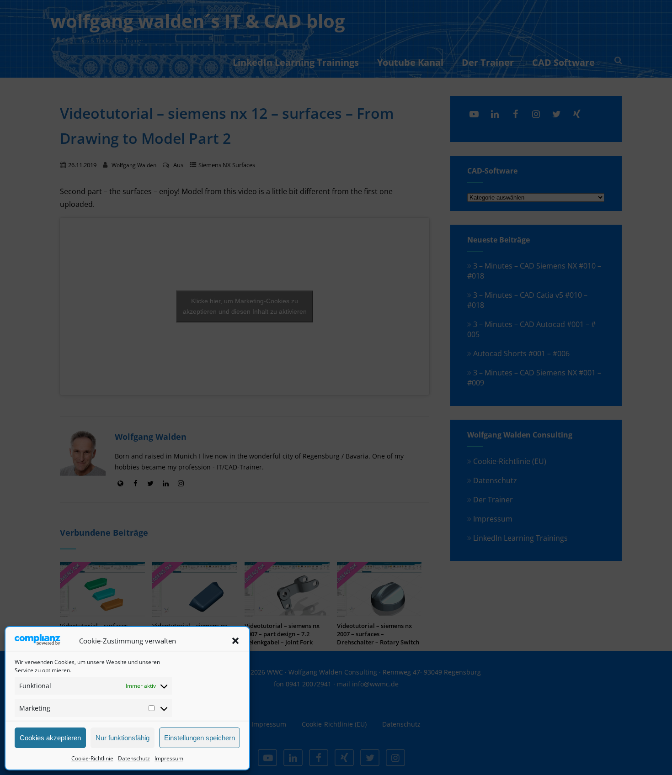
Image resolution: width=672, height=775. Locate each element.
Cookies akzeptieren (50, 738)
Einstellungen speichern (199, 738)
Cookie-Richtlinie (92, 758)
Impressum (169, 758)
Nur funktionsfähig (122, 738)
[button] (235, 640)
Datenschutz (134, 758)
